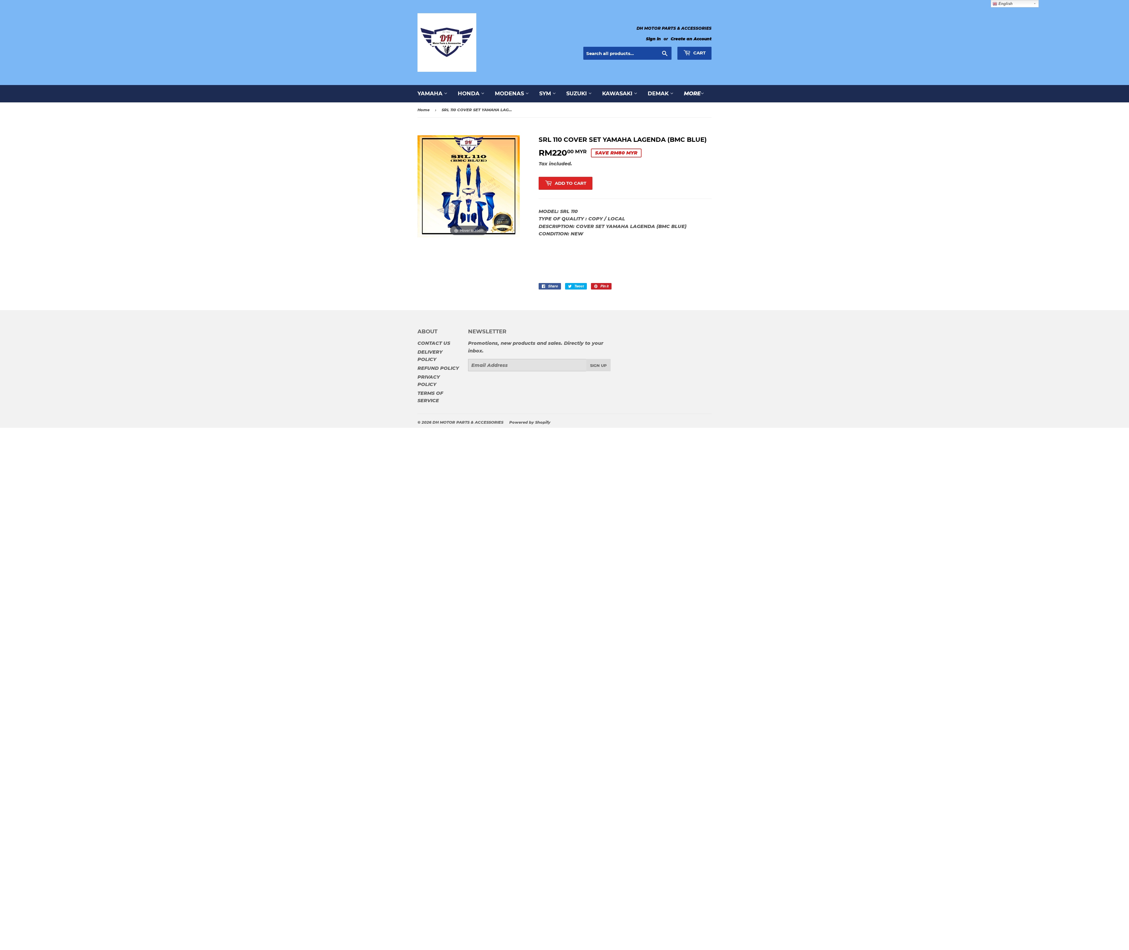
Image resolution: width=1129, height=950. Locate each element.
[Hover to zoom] (468, 186)
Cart (699, 53)
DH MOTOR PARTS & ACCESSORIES (467, 422)
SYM (545, 93)
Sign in (653, 38)
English (1005, 3)
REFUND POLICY (438, 368)
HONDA (469, 93)
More (692, 93)
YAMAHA (430, 93)
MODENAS (510, 93)
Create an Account (691, 38)
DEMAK (659, 93)
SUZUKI (577, 93)
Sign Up (598, 365)
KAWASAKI (618, 93)
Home (423, 109)
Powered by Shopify (529, 422)
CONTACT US (433, 343)
